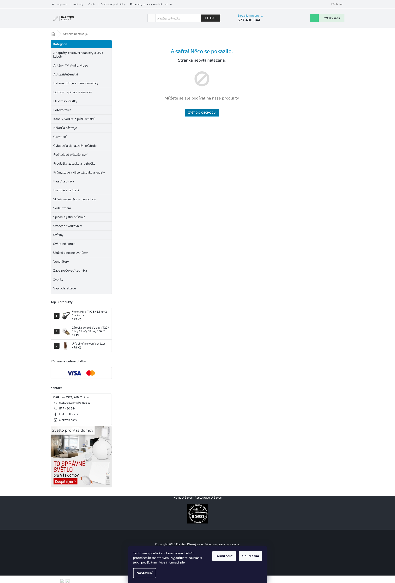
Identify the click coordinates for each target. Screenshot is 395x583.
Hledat (210, 18)
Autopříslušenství (65, 74)
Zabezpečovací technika (70, 270)
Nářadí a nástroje (65, 128)
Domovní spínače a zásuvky (72, 92)
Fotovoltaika (62, 110)
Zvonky (58, 279)
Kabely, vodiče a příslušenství (74, 119)
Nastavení (145, 573)
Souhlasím (250, 556)
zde (182, 562)
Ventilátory (61, 262)
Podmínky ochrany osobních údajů (151, 4)
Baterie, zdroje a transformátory (75, 83)
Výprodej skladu (64, 288)
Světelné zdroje (64, 244)
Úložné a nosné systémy (70, 253)
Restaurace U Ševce (208, 498)
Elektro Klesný (68, 414)
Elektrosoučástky (65, 101)
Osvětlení (60, 137)
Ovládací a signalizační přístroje (75, 146)
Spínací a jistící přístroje (69, 217)
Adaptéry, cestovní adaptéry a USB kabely (78, 55)
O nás (91, 4)
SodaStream (62, 208)
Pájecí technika (63, 181)
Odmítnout (224, 556)
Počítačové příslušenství (70, 155)
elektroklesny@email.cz (74, 403)
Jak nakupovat (59, 4)
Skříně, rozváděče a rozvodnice (74, 199)
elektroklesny (68, 420)
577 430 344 (67, 409)
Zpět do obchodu (202, 113)
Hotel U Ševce (183, 498)
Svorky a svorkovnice (68, 226)
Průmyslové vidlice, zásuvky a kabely (79, 172)
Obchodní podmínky (113, 4)
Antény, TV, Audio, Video (70, 65)
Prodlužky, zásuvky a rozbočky (74, 164)
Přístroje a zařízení (66, 190)
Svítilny (58, 235)
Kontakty (78, 4)
